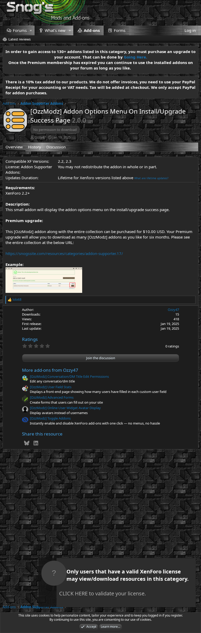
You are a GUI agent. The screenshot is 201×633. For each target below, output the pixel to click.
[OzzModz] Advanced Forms (52, 397)
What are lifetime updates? (151, 178)
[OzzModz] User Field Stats (50, 387)
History (34, 146)
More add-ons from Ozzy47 (50, 370)
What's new (55, 30)
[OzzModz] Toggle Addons (50, 418)
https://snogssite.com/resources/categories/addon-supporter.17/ (64, 253)
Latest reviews (19, 39)
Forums (20, 30)
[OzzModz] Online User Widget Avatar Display (65, 407)
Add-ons (92, 30)
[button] (31, 30)
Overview (14, 146)
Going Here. (135, 57)
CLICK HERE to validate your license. (102, 593)
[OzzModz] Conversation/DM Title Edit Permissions (69, 376)
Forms (119, 30)
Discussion (56, 146)
